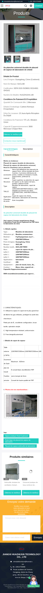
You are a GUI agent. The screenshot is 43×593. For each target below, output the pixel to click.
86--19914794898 (35, 1)
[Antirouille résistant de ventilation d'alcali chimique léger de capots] (12, 471)
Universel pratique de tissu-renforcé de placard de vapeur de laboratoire (30, 483)
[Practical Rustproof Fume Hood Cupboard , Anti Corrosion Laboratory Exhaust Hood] (21, 38)
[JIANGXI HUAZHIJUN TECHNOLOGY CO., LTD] (9, 5)
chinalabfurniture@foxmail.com (13, 1)
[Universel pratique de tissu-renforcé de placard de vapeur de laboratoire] (30, 471)
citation (38, 6)
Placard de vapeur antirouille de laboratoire (20, 446)
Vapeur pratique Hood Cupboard (16, 436)
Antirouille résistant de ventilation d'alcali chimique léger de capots (12, 483)
